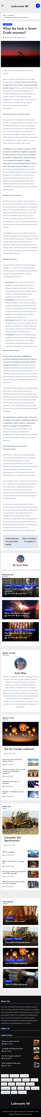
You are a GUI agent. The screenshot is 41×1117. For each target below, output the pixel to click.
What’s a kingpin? (8, 852)
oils (27, 1088)
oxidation (35, 1088)
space (14, 1092)
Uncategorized (29, 585)
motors (21, 1088)
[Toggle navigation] (2, 6)
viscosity (22, 1092)
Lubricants (7, 24)
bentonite (24, 1075)
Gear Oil (8, 981)
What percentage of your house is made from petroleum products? (13, 771)
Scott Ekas (22, 565)
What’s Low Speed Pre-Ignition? (17, 613)
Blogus (17, 1114)
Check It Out (10, 960)
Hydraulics (20, 1084)
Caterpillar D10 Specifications (17, 942)
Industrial (8, 630)
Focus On (9, 939)
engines (26, 1080)
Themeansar (27, 1114)
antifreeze (14, 1075)
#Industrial (20, 38)
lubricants (5, 1088)
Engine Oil (8, 585)
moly (13, 1088)
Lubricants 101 (19, 6)
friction (34, 1080)
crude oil (17, 1080)
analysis (5, 1075)
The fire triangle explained (19, 749)
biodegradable (6, 1080)
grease (11, 1084)
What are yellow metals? (15, 921)
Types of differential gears (16, 984)
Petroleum (5, 1092)
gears (4, 1084)
